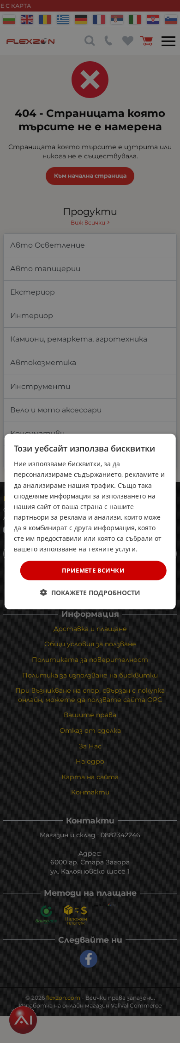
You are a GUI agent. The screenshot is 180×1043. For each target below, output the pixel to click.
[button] (90, 592)
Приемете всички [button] (93, 570)
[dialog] (90, 521)
